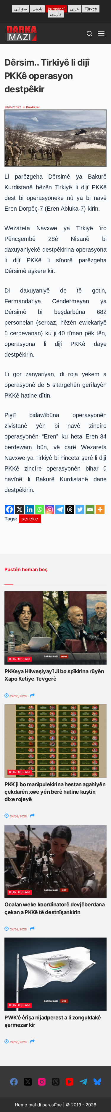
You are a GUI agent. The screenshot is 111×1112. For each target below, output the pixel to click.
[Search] (89, 33)
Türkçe (91, 9)
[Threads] (69, 509)
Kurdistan (33, 107)
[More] (100, 509)
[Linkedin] (29, 509)
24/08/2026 (18, 696)
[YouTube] (69, 1082)
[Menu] (101, 33)
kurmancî (56, 9)
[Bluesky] (97, 1082)
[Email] (90, 509)
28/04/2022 (12, 107)
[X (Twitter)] (28, 1082)
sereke (30, 519)
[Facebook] (9, 509)
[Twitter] (79, 509)
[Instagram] (49, 509)
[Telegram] (59, 509)
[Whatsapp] (39, 509)
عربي (74, 9)
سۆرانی (20, 9)
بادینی (37, 9)
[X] (19, 509)
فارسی (55, 14)
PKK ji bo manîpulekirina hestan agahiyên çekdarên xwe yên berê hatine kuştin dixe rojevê (55, 791)
